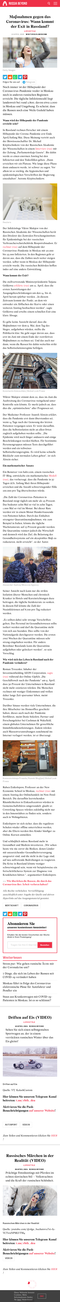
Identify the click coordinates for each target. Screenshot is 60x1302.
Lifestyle (30, 31)
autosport (11, 1124)
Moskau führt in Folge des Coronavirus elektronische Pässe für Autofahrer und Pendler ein (27, 987)
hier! (19, 1299)
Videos (26, 1124)
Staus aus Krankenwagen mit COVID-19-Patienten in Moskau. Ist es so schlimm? (27, 998)
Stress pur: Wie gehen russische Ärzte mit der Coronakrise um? (28, 965)
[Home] (5, 3)
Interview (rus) (43, 149)
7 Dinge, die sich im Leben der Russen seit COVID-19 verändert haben (28, 975)
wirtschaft (12, 905)
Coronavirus (31, 905)
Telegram (30, 82)
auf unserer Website (42, 1110)
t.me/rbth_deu (25, 1100)
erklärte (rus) (21, 285)
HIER (54, 1135)
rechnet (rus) (10, 247)
